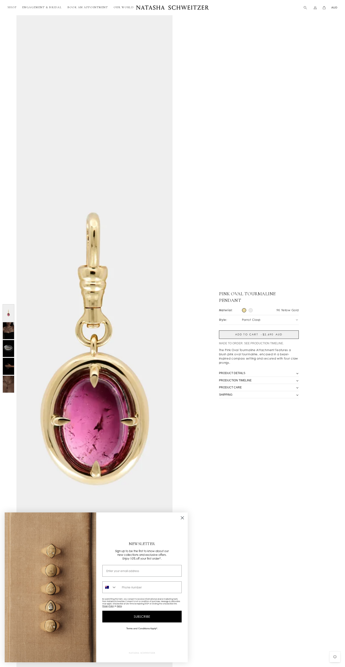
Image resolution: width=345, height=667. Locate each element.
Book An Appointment (87, 7)
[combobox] (111, 587)
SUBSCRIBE (142, 616)
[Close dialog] (182, 517)
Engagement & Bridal (42, 7)
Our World (124, 7)
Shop (12, 7)
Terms (119, 606)
